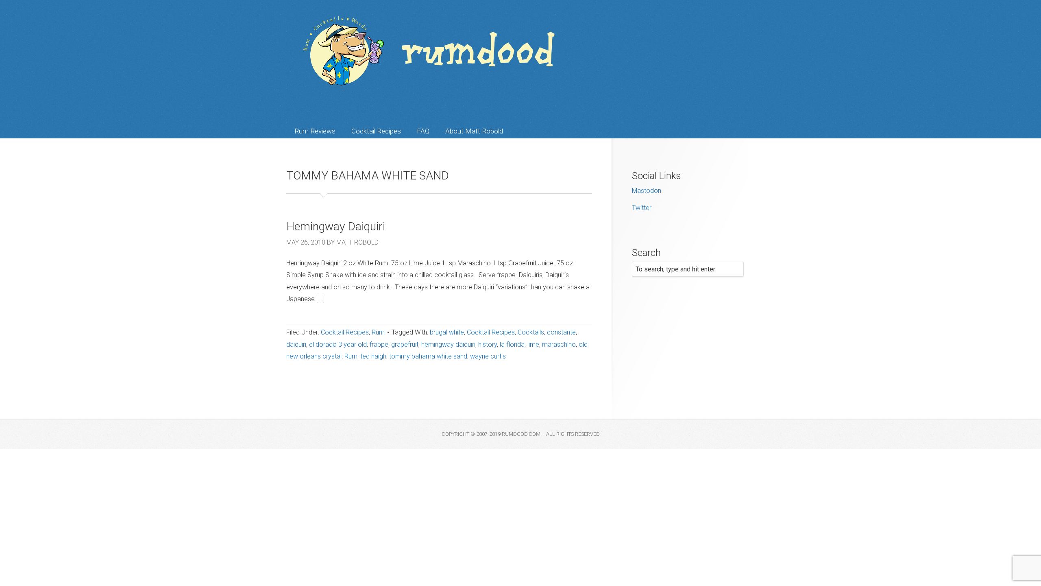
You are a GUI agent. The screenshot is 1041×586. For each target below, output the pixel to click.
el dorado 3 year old (338, 344)
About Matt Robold (474, 131)
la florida (512, 344)
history (487, 344)
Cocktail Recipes (376, 131)
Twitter (641, 208)
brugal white (447, 332)
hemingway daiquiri (448, 344)
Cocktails (531, 332)
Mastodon (646, 191)
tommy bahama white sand (428, 356)
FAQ (423, 131)
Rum (378, 332)
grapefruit (404, 344)
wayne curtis (488, 356)
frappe (379, 344)
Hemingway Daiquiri (335, 226)
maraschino (559, 344)
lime (533, 344)
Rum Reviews (314, 131)
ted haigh (373, 356)
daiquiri (296, 344)
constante (561, 332)
